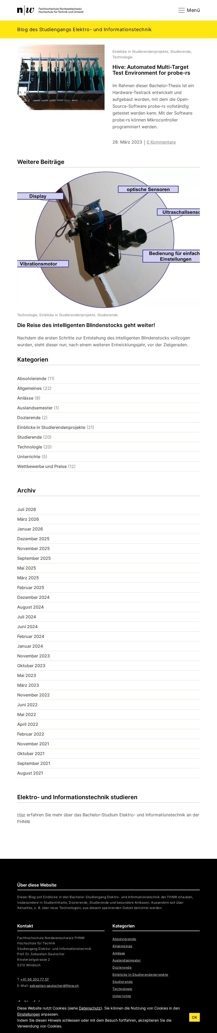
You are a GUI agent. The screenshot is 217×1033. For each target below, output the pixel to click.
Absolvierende (31, 378)
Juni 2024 (27, 626)
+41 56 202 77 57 (34, 979)
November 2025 (33, 548)
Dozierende (28, 417)
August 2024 (30, 607)
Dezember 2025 (33, 538)
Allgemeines (29, 388)
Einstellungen (28, 1014)
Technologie (29, 446)
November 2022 (33, 695)
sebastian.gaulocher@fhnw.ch (54, 986)
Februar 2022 (30, 734)
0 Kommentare (161, 142)
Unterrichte (28, 456)
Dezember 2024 (33, 597)
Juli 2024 (26, 616)
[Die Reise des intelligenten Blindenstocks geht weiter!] (104, 260)
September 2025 (34, 558)
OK (194, 1017)
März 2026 (28, 519)
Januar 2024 (30, 646)
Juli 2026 (26, 509)
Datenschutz (90, 1008)
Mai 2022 (26, 714)
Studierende (29, 437)
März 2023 (28, 685)
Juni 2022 (27, 704)
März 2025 (28, 577)
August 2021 (30, 773)
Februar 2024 (30, 636)
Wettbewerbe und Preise (42, 466)
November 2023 (33, 655)
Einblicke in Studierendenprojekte (51, 427)
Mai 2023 (26, 675)
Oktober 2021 (31, 753)
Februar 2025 (30, 587)
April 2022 (27, 724)
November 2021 (33, 743)
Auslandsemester (35, 407)
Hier (21, 814)
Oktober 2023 (31, 665)
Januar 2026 (30, 529)
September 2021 (33, 763)
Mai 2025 (26, 568)
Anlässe (25, 398)
